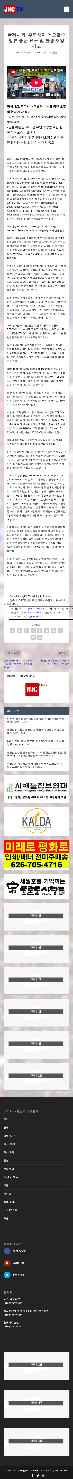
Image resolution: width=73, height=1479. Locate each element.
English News (11, 1177)
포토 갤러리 (10, 1201)
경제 (6, 1127)
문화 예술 (9, 1168)
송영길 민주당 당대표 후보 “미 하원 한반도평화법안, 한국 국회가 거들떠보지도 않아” (36, 754)
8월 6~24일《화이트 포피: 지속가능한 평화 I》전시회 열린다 (35, 742)
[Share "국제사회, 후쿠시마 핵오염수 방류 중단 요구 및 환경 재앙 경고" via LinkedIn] (46, 630)
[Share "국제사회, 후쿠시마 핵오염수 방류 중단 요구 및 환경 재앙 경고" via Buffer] (53, 630)
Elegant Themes (29, 1470)
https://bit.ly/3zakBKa (30, 612)
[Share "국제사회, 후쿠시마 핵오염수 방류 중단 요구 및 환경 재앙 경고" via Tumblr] (33, 630)
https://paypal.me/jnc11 (34, 608)
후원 (6, 1218)
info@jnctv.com (13, 1302)
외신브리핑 (10, 1144)
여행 (6, 1185)
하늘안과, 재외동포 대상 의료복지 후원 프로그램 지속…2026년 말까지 (34, 765)
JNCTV (30, 52)
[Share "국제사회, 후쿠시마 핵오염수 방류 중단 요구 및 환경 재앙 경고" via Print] (39, 637)
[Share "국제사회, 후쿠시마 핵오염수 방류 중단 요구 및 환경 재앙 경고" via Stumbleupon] (60, 630)
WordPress (61, 1470)
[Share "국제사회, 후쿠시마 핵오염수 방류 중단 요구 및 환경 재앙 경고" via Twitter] (19, 630)
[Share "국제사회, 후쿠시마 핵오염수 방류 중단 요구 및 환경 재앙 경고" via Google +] (26, 630)
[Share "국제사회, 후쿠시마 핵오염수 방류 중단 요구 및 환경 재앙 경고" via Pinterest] (39, 630)
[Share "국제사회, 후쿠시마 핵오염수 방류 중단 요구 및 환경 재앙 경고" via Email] (33, 637)
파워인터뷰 (10, 1135)
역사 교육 (9, 1152)
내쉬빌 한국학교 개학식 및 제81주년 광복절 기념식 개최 (36, 731)
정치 (6, 1119)
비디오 (7, 1193)
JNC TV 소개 (10, 1209)
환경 (55, 52)
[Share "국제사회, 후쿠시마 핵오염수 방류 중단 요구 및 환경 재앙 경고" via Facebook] (12, 630)
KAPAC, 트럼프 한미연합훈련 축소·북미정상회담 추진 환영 (35, 720)
